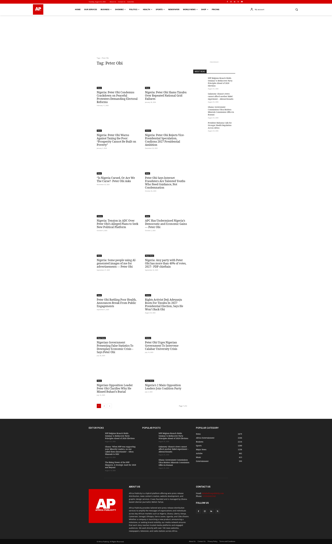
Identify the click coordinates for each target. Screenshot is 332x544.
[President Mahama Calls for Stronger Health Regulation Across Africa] (199, 126)
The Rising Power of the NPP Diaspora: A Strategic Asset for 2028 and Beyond (120, 465)
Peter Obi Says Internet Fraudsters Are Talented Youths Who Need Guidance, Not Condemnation (165, 182)
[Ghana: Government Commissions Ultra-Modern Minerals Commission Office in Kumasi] (199, 110)
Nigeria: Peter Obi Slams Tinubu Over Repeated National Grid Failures (165, 95)
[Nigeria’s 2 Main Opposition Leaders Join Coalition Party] (166, 371)
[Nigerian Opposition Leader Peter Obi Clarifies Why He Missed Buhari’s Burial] (118, 371)
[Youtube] (241, 1)
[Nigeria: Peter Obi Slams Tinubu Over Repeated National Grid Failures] (166, 78)
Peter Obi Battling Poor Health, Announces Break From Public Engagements (116, 303)
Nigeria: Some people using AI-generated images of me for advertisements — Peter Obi (116, 263)
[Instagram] (231, 1)
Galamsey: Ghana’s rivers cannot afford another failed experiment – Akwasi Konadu (220, 96)
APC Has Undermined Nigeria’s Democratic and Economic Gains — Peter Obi (166, 224)
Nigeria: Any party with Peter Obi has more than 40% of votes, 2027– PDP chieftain (165, 263)
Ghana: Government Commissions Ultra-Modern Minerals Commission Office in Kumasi (221, 111)
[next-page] (109, 406)
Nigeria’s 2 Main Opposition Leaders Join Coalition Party (163, 386)
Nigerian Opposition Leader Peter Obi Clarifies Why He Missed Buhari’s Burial (115, 388)
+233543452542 (209, 496)
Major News (149, 256)
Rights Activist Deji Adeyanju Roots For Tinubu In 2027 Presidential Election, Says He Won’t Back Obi (164, 304)
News (99, 88)
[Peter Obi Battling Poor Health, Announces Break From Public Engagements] (118, 285)
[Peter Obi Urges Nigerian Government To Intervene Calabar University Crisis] (166, 328)
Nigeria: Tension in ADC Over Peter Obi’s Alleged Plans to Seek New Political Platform (117, 224)
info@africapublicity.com (213, 493)
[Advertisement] (166, 35)
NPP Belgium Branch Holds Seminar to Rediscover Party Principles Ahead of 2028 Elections (220, 82)
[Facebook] (227, 1)
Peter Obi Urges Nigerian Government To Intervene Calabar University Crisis (161, 346)
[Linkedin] (234, 1)
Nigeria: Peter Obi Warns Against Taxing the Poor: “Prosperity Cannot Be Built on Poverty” (116, 140)
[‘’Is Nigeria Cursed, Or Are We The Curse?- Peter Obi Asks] (118, 164)
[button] (296, 9)
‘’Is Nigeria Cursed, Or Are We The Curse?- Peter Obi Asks (116, 179)
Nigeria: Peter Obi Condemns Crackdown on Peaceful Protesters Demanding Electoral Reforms (117, 97)
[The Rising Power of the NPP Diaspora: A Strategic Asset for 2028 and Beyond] (96, 466)
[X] (238, 1)
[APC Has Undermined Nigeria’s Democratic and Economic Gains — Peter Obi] (166, 206)
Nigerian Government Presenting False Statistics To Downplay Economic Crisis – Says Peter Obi (115, 347)
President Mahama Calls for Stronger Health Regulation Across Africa (220, 125)
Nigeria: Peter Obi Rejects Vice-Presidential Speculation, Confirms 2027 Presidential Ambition (165, 140)
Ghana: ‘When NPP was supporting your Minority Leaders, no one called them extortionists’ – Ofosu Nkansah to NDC (120, 450)
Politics (148, 131)
